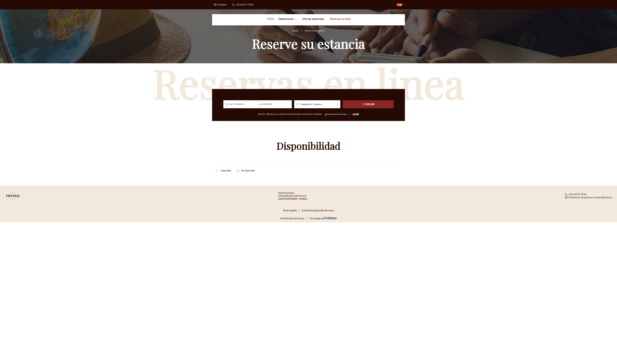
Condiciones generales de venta (318, 210)
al (260, 104)
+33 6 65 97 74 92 (577, 194)
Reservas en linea (340, 19)
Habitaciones (286, 19)
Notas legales (290, 210)
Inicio (295, 30)
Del (230, 104)
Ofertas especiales (313, 19)
